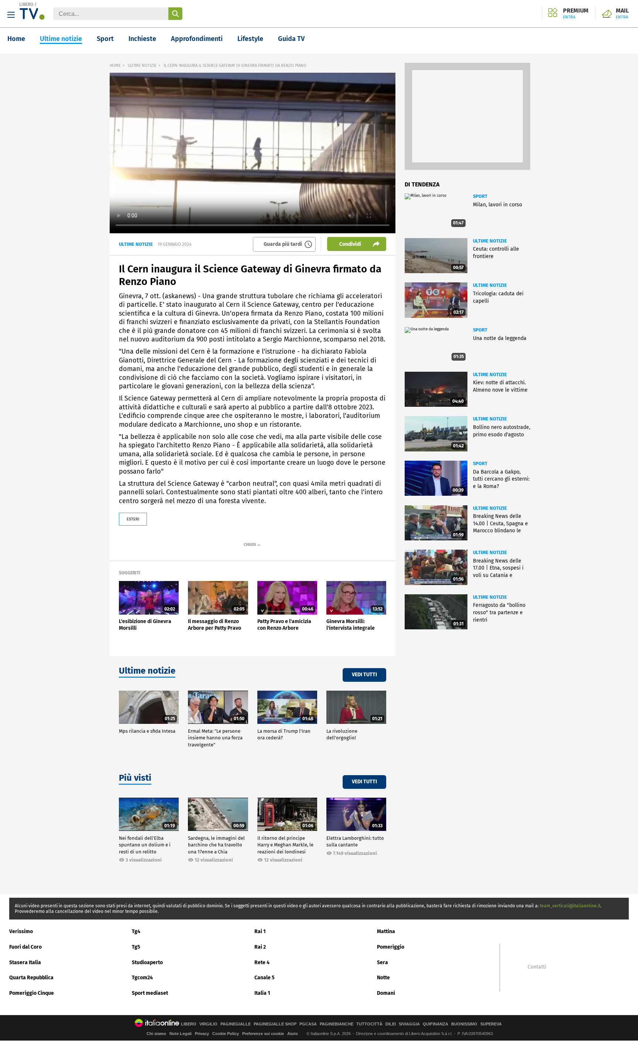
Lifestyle (250, 39)
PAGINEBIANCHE (336, 1024)
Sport (105, 39)
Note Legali (180, 1033)
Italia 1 (262, 993)
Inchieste (142, 39)
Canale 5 (264, 977)
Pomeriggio (390, 947)
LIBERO (26, 4)
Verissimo (21, 931)
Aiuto (292, 1033)
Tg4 (136, 931)
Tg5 (136, 947)
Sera (382, 962)
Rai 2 (260, 947)
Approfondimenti (197, 39)
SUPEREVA (491, 1024)
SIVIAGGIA (409, 1024)
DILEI (390, 1024)
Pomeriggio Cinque (31, 993)
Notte (383, 977)
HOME (115, 65)
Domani (386, 993)
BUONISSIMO (464, 1024)
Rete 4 (262, 962)
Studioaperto (147, 962)
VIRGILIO (208, 1024)
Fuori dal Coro (25, 947)
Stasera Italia (25, 962)
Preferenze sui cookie (263, 1033)
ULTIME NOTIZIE (142, 65)
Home (16, 39)
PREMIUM (576, 14)
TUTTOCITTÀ (369, 1024)
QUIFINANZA (435, 1024)
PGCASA (308, 1024)
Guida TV (291, 39)
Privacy (202, 1033)
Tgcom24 (142, 977)
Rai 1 (260, 931)
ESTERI (133, 519)
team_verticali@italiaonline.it (570, 905)
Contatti (537, 967)
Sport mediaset (150, 993)
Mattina (386, 931)
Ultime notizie (61, 39)
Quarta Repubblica (31, 977)
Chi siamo (156, 1033)
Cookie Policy (225, 1033)
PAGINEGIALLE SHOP (275, 1024)
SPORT (480, 196)
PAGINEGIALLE (235, 1024)
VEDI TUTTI (364, 674)
